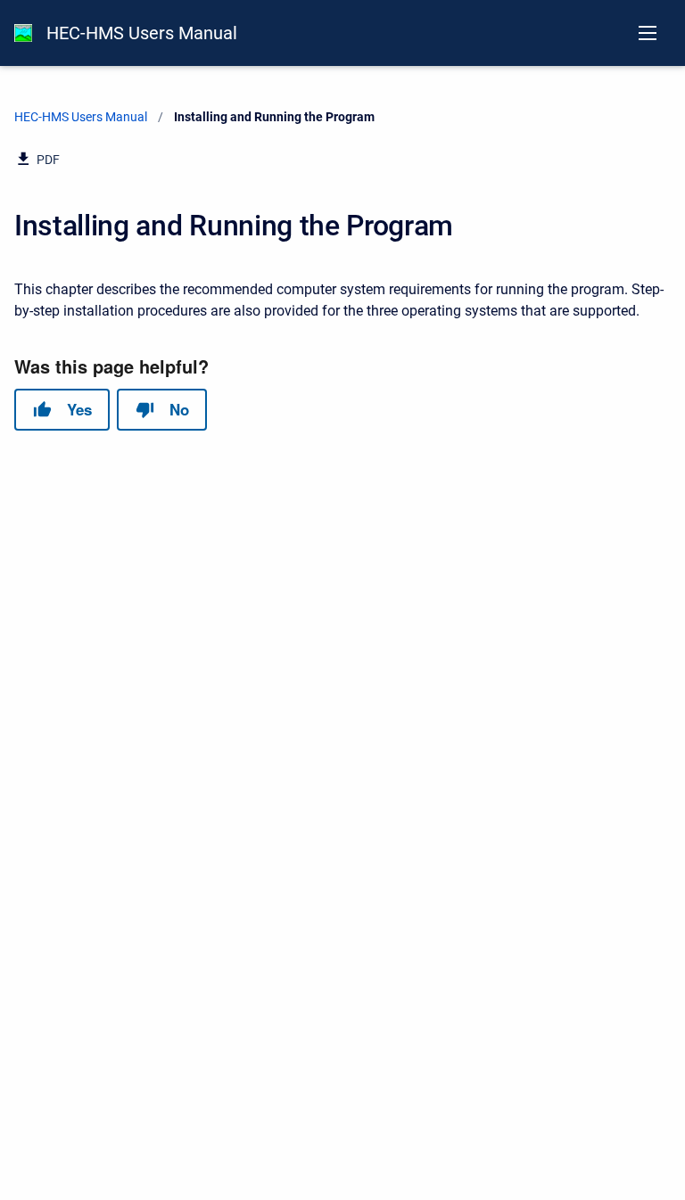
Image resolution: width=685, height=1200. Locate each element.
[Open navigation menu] (647, 33)
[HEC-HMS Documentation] (23, 33)
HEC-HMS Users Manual (141, 33)
